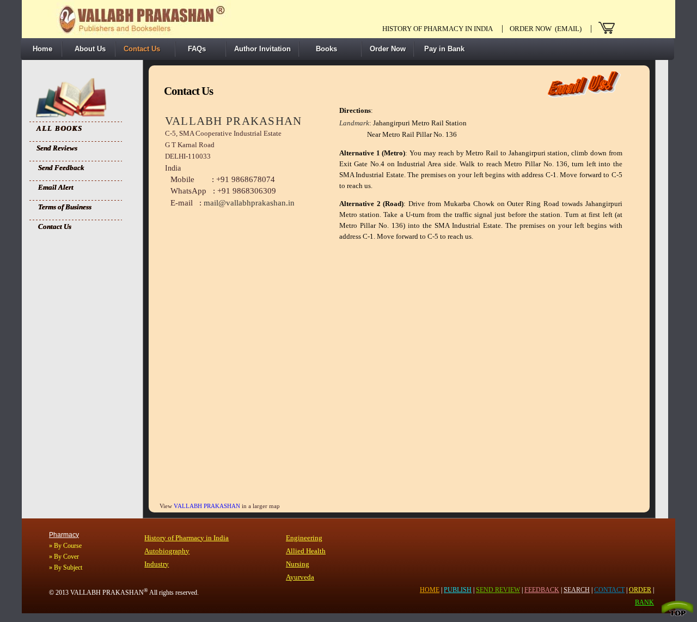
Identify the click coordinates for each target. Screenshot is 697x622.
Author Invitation (262, 49)
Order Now (388, 49)
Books (322, 49)
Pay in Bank (443, 49)
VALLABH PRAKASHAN (208, 506)
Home (40, 49)
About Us (88, 49)
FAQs (195, 49)
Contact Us (142, 49)
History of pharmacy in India (437, 29)
